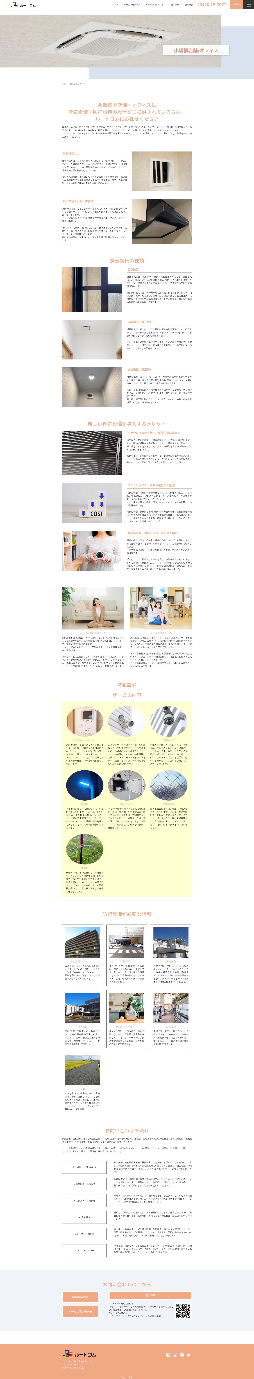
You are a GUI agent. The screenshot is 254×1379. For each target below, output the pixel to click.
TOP (116, 4)
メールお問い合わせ (80, 1311)
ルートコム (128, 1377)
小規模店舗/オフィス (156, 4)
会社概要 (189, 4)
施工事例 (175, 4)
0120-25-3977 (80, 1297)
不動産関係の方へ (132, 4)
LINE (236, 4)
